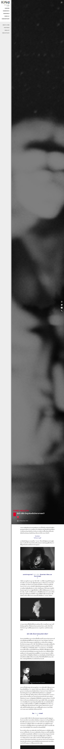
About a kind (6, 25)
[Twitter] (61, 305)
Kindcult (6, 16)
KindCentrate (5, 18)
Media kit (7, 30)
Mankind (7, 8)
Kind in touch (5, 33)
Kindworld (6, 13)
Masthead (6, 27)
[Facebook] (61, 302)
